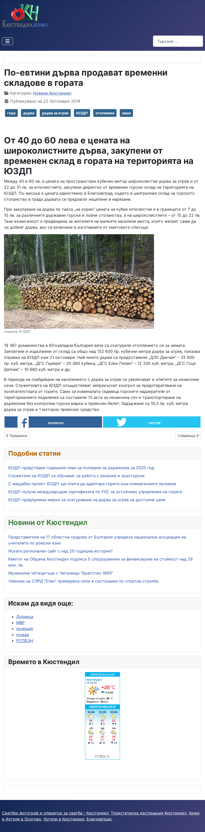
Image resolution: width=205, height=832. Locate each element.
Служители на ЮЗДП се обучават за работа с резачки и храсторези (76, 475)
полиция (24, 628)
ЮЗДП (82, 113)
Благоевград (99, 818)
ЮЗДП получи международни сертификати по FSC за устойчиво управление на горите (95, 491)
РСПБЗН (24, 640)
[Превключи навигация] (7, 41)
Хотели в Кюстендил (64, 818)
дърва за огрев (55, 113)
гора (11, 113)
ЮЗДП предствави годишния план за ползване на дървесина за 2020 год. (81, 467)
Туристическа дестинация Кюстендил (148, 812)
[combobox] (178, 41)
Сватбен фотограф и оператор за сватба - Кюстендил (55, 812)
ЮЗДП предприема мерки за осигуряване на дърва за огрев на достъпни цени (87, 499)
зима (126, 113)
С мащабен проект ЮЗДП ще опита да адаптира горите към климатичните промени (92, 483)
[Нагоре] (196, 822)
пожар (22, 634)
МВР (20, 622)
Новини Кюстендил (52, 93)
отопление (105, 113)
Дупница (24, 616)
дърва (28, 113)
